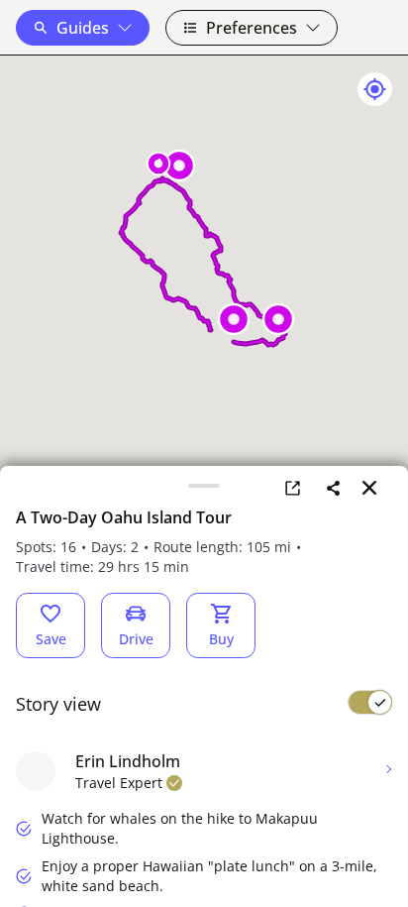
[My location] (374, 89)
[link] (292, 488)
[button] (83, 28)
